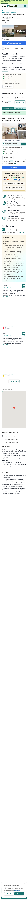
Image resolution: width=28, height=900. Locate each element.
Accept (19, 893)
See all (16, 163)
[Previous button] (3, 48)
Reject (9, 893)
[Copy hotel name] (11, 21)
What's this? (21, 232)
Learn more (17, 890)
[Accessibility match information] (16, 143)
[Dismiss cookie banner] (25, 884)
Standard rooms (20, 108)
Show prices (14, 167)
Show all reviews (14, 381)
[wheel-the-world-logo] (9, 6)
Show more (5, 71)
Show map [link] (6, 39)
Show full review (7, 296)
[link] (7, 48)
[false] (25, 5)
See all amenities (20, 102)
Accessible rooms (8, 108)
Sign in (23, 144)
